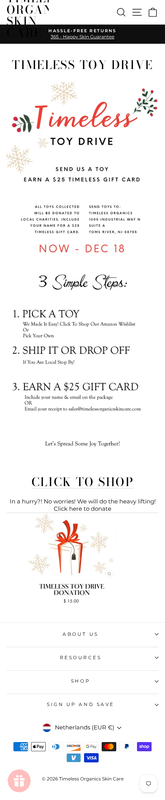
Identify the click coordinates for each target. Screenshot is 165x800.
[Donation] (72, 603)
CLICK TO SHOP (82, 482)
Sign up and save (80, 704)
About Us (80, 634)
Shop (80, 681)
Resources (81, 657)
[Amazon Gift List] (82, 449)
